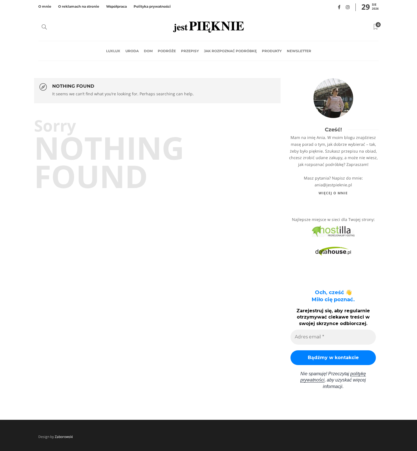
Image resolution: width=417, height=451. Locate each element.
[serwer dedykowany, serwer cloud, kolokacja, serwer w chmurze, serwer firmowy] (333, 231)
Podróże (167, 51)
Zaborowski (64, 436)
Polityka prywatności (152, 6)
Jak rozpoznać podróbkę (230, 51)
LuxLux (113, 51)
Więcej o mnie (333, 193)
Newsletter (299, 51)
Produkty (272, 51)
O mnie (44, 6)
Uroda (132, 51)
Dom (148, 51)
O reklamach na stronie (78, 6)
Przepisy (190, 51)
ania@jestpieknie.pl (333, 184)
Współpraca (116, 6)
